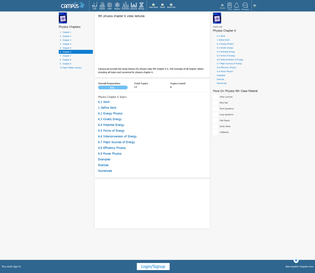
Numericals (221, 83)
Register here (306, 266)
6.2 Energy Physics (225, 44)
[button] (94, 6)
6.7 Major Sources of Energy (229, 63)
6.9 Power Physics (225, 71)
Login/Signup (153, 266)
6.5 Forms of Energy (226, 55)
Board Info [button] (171, 7)
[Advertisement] (152, 44)
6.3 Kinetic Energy (225, 48)
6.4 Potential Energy (226, 52)
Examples (221, 75)
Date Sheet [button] (153, 7)
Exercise (220, 79)
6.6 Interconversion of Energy (230, 59)
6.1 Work (221, 36)
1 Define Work (223, 40)
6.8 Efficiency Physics (226, 67)
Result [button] (162, 7)
